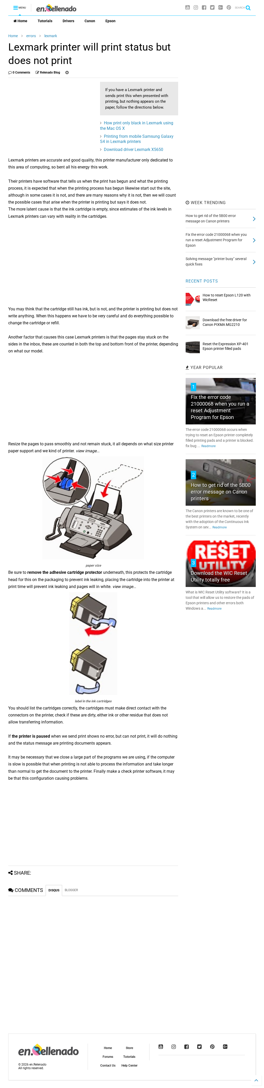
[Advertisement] (51, 118)
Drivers (68, 21)
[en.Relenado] (56, 9)
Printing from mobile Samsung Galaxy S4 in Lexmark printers (137, 139)
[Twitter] (212, 8)
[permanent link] (67, 72)
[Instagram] (196, 8)
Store (129, 1048)
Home (22, 21)
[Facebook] (204, 8)
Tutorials (45, 21)
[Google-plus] (220, 8)
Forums (108, 1057)
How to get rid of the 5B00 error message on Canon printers (221, 492)
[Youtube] (187, 8)
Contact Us (108, 1065)
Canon (90, 21)
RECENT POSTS (202, 281)
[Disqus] (93, 960)
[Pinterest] (229, 8)
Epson (110, 21)
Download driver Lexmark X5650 (133, 149)
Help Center (129, 1065)
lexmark (50, 36)
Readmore (208, 446)
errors (31, 36)
